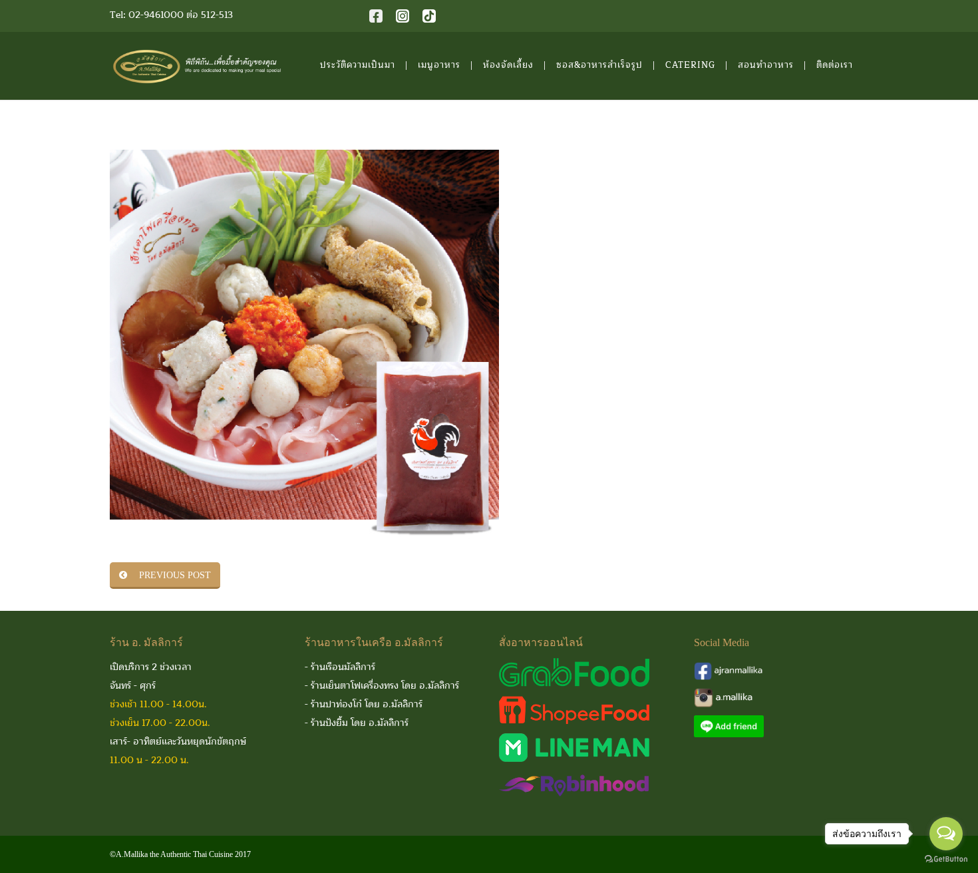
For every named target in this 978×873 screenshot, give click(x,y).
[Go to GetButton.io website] (946, 859)
